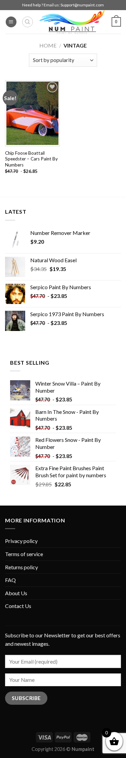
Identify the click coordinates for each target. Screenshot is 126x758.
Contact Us (18, 606)
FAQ (10, 580)
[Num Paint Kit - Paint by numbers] (72, 22)
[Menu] (11, 22)
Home (47, 45)
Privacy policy (21, 541)
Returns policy (21, 567)
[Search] (27, 22)
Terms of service (24, 554)
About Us (16, 593)
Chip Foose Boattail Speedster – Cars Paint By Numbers (31, 159)
